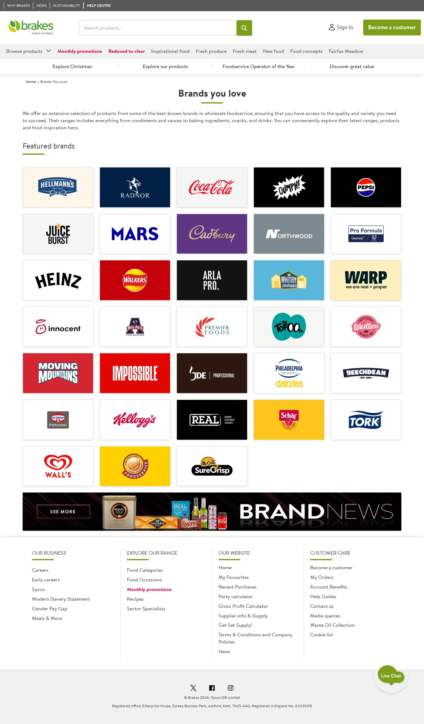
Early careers (46, 579)
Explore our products (165, 66)
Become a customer (392, 27)
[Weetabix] (135, 466)
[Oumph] (289, 187)
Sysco (38, 589)
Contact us (322, 606)
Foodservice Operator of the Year (259, 66)
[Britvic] (366, 187)
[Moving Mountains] (58, 373)
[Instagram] (230, 689)
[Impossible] (135, 373)
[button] (244, 28)
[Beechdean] (366, 373)
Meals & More (47, 618)
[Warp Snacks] (366, 280)
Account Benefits (328, 586)
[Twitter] (193, 689)
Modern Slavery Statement (61, 598)
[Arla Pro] (212, 280)
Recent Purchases (238, 586)
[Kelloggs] (135, 420)
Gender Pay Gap (49, 608)
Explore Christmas (72, 66)
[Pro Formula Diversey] (366, 234)
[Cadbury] (212, 234)
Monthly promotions (149, 589)
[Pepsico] (135, 280)
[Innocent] (58, 327)
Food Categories (145, 569)
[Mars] (135, 234)
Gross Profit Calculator (243, 606)
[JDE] (212, 373)
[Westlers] (366, 327)
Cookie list (321, 634)
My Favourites (234, 577)
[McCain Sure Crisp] (212, 466)
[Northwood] (289, 234)
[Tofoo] (289, 327)
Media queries (325, 615)
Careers (40, 569)
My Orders (321, 577)
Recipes (135, 598)
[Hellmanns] (58, 187)
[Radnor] (135, 187)
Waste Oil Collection (332, 624)
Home (31, 81)
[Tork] (366, 420)
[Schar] (289, 420)
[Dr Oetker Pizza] (58, 420)
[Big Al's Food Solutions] (135, 327)
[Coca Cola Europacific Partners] (212, 187)
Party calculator (236, 596)
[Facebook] (212, 689)
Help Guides (323, 596)
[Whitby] (289, 280)
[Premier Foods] (212, 327)
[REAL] (212, 420)
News (224, 651)
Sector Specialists (146, 608)
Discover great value (352, 66)
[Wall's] (58, 466)
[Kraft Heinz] (58, 280)
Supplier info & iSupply (243, 615)
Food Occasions (144, 579)
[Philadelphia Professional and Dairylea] (289, 373)
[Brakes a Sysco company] (31, 27)
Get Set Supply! (235, 624)
